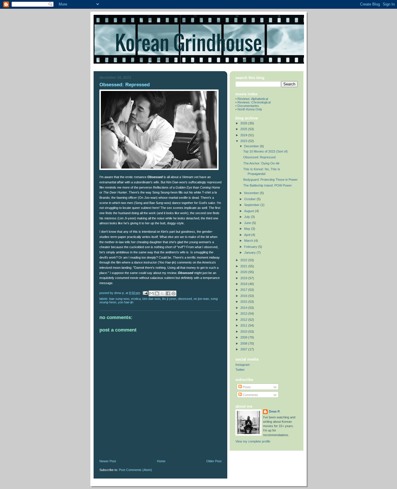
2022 (244, 260)
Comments (250, 395)
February (251, 246)
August (249, 211)
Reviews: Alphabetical (252, 99)
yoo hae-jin (125, 302)
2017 (244, 289)
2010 (244, 331)
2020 (244, 272)
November (252, 193)
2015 (244, 301)
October (250, 199)
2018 (244, 284)
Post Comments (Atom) (135, 470)
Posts (246, 387)
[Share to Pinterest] (173, 293)
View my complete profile (252, 441)
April (247, 235)
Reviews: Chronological (254, 102)
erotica (136, 298)
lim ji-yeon (169, 298)
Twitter (240, 369)
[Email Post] (145, 292)
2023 (244, 141)
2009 (244, 337)
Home (161, 461)
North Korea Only (249, 109)
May (247, 228)
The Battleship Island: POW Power (267, 185)
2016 (244, 296)
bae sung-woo (119, 298)
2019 (244, 278)
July (247, 216)
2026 (244, 123)
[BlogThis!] (157, 293)
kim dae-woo (151, 298)
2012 (244, 319)
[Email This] (151, 293)
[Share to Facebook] (168, 293)
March (249, 240)
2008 (244, 343)
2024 (244, 135)
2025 (244, 129)
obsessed (185, 298)
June (248, 223)
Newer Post (107, 461)
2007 (244, 349)
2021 (244, 266)
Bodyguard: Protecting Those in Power (270, 179)
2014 (244, 307)
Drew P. (274, 411)
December (252, 146)
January (250, 252)
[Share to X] (162, 293)
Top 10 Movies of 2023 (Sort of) (265, 151)
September (252, 205)
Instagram (242, 364)
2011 (244, 325)
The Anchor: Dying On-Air (261, 163)
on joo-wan (201, 298)
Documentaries (248, 106)
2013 (244, 313)
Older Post (213, 461)
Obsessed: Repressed (259, 157)
